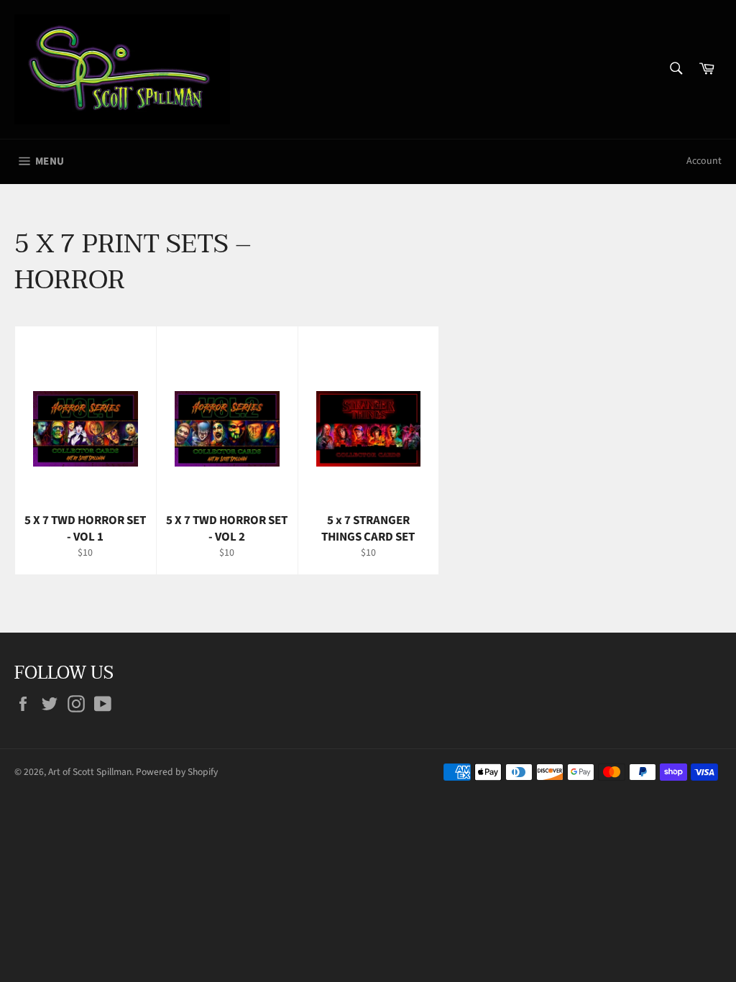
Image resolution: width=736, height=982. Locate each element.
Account (704, 161)
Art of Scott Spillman (90, 772)
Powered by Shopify (177, 772)
